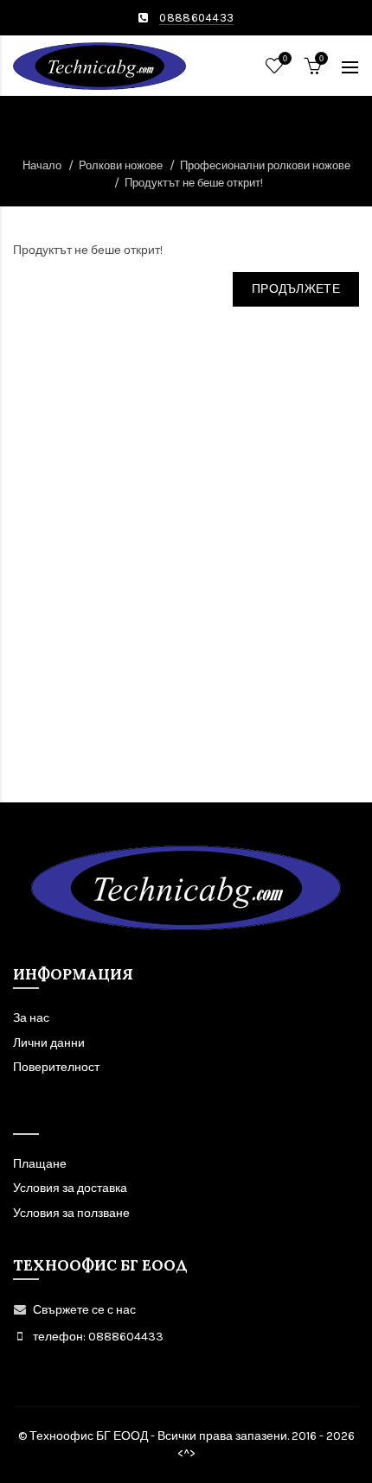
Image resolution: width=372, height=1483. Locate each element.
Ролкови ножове (121, 165)
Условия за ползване (71, 1213)
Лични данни (49, 1043)
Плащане (40, 1164)
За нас (31, 1018)
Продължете (296, 289)
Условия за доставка (70, 1188)
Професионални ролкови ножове (265, 165)
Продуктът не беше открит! (194, 182)
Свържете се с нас (84, 1309)
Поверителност (56, 1067)
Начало (41, 165)
